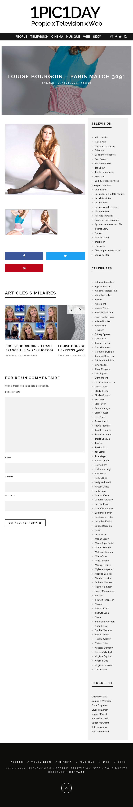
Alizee (98, 299)
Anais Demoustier (104, 312)
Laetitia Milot (101, 504)
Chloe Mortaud (99, 696)
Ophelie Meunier (104, 582)
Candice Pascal (102, 343)
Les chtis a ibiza (103, 198)
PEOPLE (21, 36)
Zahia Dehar (101, 669)
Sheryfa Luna (102, 612)
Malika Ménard (99, 714)
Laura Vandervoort (104, 508)
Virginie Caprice (103, 656)
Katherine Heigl (103, 469)
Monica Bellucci (103, 564)
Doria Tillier (101, 386)
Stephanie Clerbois (105, 621)
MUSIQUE (73, 36)
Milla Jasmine (102, 560)
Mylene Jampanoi (104, 569)
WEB (86, 36)
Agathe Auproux (103, 286)
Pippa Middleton (103, 586)
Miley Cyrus (101, 556)
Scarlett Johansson (104, 599)
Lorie (97, 530)
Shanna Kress (102, 608)
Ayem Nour (101, 325)
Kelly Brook (101, 477)
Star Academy (102, 237)
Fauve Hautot (102, 421)
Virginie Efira (101, 660)
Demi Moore (101, 377)
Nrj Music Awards (104, 215)
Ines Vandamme (103, 434)
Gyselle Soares (103, 429)
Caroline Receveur (104, 356)
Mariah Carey (102, 538)
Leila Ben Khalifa (103, 521)
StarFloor (100, 241)
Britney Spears (102, 334)
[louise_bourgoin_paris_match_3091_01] (45, 159)
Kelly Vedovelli (103, 482)
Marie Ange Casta (104, 543)
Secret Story (101, 228)
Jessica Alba (101, 447)
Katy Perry (100, 473)
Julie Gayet (100, 456)
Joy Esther (100, 451)
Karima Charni (102, 460)
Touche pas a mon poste (108, 250)
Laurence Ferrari (103, 512)
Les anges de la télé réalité (109, 193)
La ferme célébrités (105, 154)
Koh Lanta (100, 176)
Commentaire (13, 392)
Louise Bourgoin (103, 525)
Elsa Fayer (100, 403)
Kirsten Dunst (102, 486)
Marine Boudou (103, 547)
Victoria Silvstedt (103, 652)
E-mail (9, 477)
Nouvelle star (102, 211)
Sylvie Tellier (102, 634)
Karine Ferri (101, 464)
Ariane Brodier (102, 321)
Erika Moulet (101, 412)
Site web (10, 496)
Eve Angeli (100, 417)
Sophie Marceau (103, 630)
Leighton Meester (104, 517)
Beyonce (99, 329)
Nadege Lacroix (103, 573)
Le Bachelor (101, 189)
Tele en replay (99, 727)
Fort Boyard (101, 159)
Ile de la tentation (104, 172)
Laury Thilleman (100, 709)
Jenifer (98, 443)
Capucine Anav (102, 347)
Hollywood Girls (103, 163)
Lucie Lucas (101, 534)
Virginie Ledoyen (104, 665)
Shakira (99, 604)
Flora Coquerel (99, 705)
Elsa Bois (99, 399)
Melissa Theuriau (104, 551)
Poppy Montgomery (105, 591)
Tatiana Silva (101, 643)
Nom (8, 458)
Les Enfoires (101, 202)
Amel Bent (100, 303)
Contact (77, 772)
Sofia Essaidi (101, 625)
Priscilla (99, 595)
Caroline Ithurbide (104, 351)
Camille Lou (101, 338)
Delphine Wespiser (101, 700)
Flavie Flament (102, 425)
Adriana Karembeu (104, 282)
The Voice (100, 246)
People (86, 83)
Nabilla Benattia (103, 578)
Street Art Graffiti (100, 722)
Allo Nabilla (101, 137)
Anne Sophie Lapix (104, 316)
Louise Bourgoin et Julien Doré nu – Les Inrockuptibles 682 (82, 350)
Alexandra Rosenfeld (106, 290)
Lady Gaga (100, 490)
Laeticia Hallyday (104, 499)
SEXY (97, 36)
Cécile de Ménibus (104, 360)
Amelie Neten (102, 308)
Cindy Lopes (101, 364)
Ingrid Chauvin (102, 438)
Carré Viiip (100, 141)
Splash (98, 233)
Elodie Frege (102, 390)
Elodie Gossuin (102, 395)
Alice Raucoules (103, 295)
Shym (98, 617)
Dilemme (99, 150)
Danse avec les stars (105, 146)
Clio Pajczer (101, 373)
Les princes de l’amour (106, 207)
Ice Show (100, 167)
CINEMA (57, 36)
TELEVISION (39, 36)
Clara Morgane (102, 369)
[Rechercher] (125, 36)
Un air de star (102, 254)
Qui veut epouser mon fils (108, 224)
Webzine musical (100, 731)
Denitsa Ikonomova (105, 382)
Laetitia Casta (102, 495)
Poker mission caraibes (107, 220)
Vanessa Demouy (104, 647)
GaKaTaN (48, 83)
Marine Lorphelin (100, 718)
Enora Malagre (102, 408)
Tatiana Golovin (103, 638)
